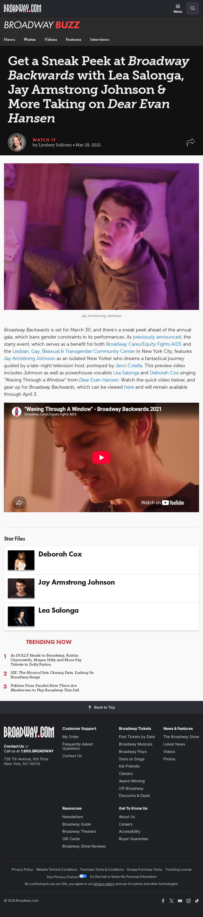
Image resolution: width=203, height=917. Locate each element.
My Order (70, 736)
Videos (50, 39)
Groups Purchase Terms (144, 869)
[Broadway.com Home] (22, 8)
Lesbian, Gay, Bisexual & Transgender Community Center (73, 351)
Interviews (99, 39)
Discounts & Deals (134, 795)
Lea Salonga (126, 373)
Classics (126, 773)
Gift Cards (71, 838)
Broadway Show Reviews (84, 846)
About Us (127, 816)
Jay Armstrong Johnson (29, 358)
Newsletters (72, 816)
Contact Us (14, 746)
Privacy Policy (22, 869)
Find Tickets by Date (137, 736)
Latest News (174, 744)
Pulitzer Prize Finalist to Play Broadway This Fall (45, 687)
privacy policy (104, 884)
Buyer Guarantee (133, 838)
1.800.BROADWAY (37, 751)
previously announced (157, 337)
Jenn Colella (129, 365)
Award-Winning (132, 781)
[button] (191, 144)
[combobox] (190, 8)
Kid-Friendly (129, 766)
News (9, 39)
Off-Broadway (131, 788)
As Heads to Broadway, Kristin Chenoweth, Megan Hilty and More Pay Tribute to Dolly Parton (46, 660)
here (129, 387)
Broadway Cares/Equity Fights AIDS (144, 344)
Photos (30, 39)
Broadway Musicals (135, 744)
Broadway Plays (133, 751)
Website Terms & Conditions (56, 869)
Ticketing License (178, 869)
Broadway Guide (76, 824)
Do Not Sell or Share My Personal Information (123, 877)
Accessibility (129, 831)
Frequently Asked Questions (77, 746)
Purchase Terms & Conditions (102, 869)
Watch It (44, 140)
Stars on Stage (132, 759)
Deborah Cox (164, 373)
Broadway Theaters (79, 831)
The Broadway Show (181, 736)
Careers (125, 824)
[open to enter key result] (192, 8)
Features (73, 39)
